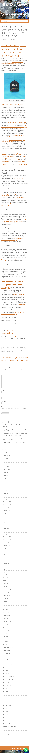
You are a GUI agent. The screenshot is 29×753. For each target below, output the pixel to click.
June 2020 (5, 604)
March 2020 (6, 613)
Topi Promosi (6, 347)
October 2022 (6, 542)
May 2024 (5, 487)
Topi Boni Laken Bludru (8, 676)
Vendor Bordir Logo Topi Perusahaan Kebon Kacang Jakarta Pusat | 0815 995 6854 (13, 443)
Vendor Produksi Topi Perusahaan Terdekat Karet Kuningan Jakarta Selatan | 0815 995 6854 (14, 434)
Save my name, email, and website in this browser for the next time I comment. (13, 409)
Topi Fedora (6, 714)
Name (3, 390)
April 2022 (5, 557)
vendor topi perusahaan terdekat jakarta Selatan (14, 735)
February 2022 (6, 563)
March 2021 (6, 580)
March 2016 (6, 630)
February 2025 (6, 470)
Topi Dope (5, 711)
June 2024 (5, 484)
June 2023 (5, 519)
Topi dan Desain (7, 705)
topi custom (7, 348)
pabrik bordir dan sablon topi (10, 647)
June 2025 (5, 458)
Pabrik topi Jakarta (7, 653)
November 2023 (7, 505)
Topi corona (6, 694)
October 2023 (6, 507)
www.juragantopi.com (7, 333)
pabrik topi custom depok (9, 650)
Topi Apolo (5, 668)
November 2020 (7, 589)
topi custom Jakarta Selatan (9, 700)
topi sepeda (17, 350)
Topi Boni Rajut (6, 682)
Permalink (10, 351)
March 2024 (6, 493)
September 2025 (7, 455)
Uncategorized (6, 732)
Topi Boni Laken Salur (8, 679)
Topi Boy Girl (6, 688)
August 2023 (6, 513)
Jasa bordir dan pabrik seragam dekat (12, 284)
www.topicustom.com (11, 330)
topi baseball (20, 347)
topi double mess (14, 348)
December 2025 (7, 452)
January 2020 (6, 618)
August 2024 (6, 478)
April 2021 (5, 578)
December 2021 (7, 566)
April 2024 (5, 490)
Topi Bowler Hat (7, 685)
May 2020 (5, 607)
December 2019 (7, 621)
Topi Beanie (6, 673)
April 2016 (5, 627)
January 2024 (6, 499)
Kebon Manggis (17, 154)
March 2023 (6, 528)
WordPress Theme (14, 748)
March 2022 (6, 560)
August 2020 (6, 598)
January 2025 (6, 472)
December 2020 (7, 586)
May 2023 (5, 522)
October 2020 (6, 592)
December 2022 (7, 537)
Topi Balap (5, 670)
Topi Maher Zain (7, 717)
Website (3, 401)
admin (13, 39)
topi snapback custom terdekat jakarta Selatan (14, 729)
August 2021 (6, 569)
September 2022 (7, 545)
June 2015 (5, 633)
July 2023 (5, 516)
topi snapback (23, 350)
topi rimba (12, 350)
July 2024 (5, 481)
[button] (26, 750)
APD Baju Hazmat (7, 644)
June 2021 (5, 575)
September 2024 (7, 475)
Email (3, 396)
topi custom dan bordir (8, 697)
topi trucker (3, 351)
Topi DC (5, 708)
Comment (4, 373)
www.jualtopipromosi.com (21, 332)
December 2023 (7, 502)
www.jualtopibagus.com (7, 332)
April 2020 (5, 610)
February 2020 (6, 615)
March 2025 (6, 467)
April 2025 (5, 464)
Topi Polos (5, 720)
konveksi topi (14, 347)
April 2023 (5, 525)
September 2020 (7, 595)
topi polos (7, 350)
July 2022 (5, 551)
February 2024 (6, 496)
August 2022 (6, 548)
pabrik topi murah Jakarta (9, 656)
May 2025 (5, 461)
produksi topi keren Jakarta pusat (11, 662)
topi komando (22, 348)
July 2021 (5, 572)
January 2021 (6, 583)
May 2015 (5, 636)
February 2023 (6, 531)
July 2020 (5, 601)
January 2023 (6, 534)
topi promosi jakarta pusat (9, 726)
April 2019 (5, 624)
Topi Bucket (6, 691)
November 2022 (7, 540)
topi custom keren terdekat (9, 703)
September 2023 (7, 510)
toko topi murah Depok (8, 665)
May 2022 (5, 554)
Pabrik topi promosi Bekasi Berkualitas (12, 659)
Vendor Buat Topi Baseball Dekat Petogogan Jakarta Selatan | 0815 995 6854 (13, 425)
